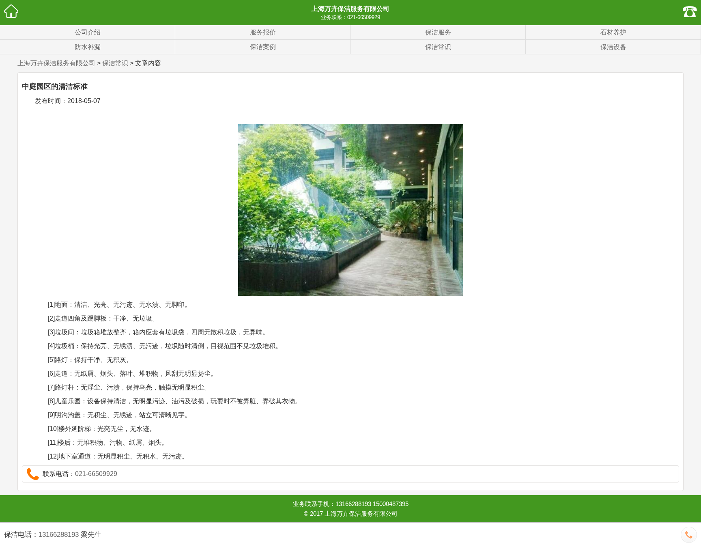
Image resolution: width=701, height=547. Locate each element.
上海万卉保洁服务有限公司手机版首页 (11, 11)
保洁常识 (438, 46)
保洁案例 (263, 46)
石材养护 (613, 32)
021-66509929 (363, 17)
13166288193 (59, 534)
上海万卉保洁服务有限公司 (350, 8)
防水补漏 (88, 46)
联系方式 (690, 11)
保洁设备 (613, 46)
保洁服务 (438, 32)
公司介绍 (88, 32)
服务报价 (263, 32)
